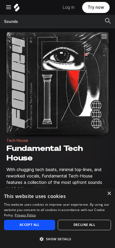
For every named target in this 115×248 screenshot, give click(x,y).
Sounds (11, 21)
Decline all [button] (84, 224)
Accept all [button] (30, 224)
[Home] (17, 9)
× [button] (109, 194)
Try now (96, 7)
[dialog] (57, 218)
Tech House (17, 140)
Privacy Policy (25, 215)
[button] (57, 239)
